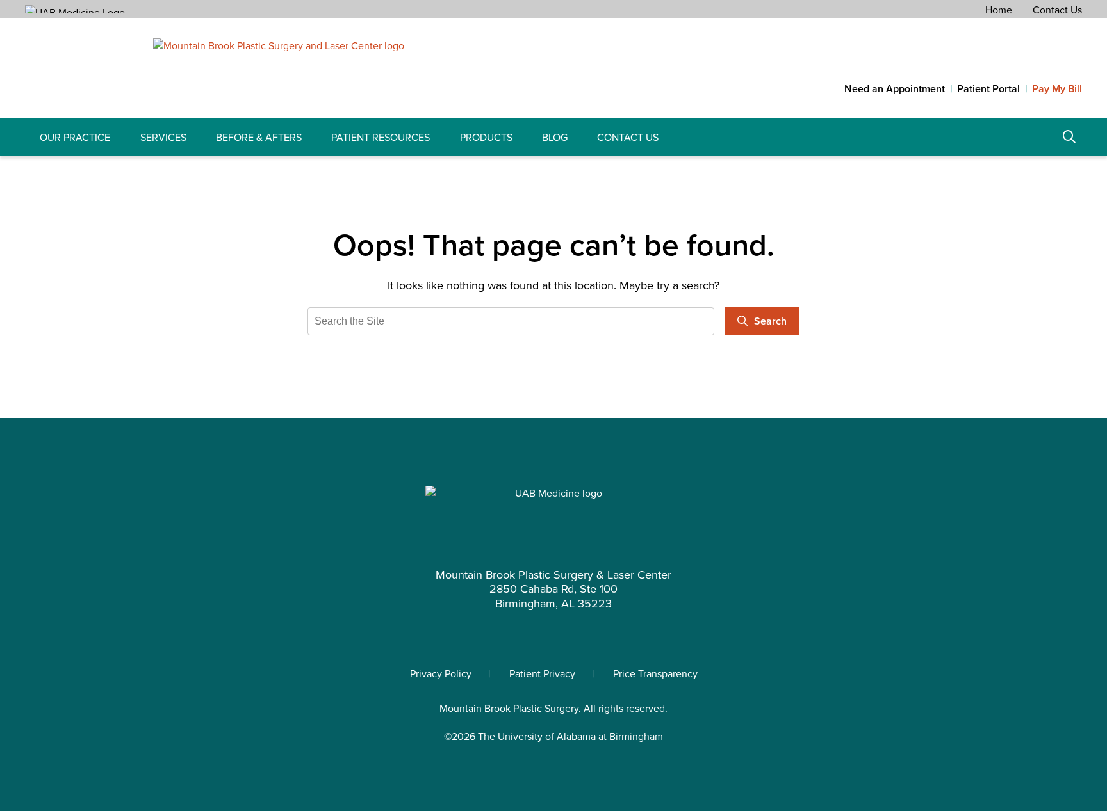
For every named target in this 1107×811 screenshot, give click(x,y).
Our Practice (75, 137)
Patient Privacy (542, 673)
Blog (555, 137)
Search (1069, 137)
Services (163, 137)
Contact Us (1057, 10)
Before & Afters (259, 137)
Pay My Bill (1057, 89)
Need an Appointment (894, 89)
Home (998, 10)
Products (486, 137)
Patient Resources (380, 137)
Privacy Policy (441, 673)
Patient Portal (988, 89)
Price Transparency (655, 673)
